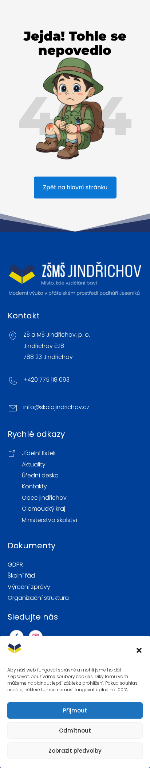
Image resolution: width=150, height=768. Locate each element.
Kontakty (34, 487)
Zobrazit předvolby (75, 750)
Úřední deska (40, 476)
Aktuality (34, 465)
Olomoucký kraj (43, 509)
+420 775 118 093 (46, 380)
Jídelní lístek (39, 453)
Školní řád (21, 576)
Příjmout (75, 710)
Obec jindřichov (44, 498)
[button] (139, 650)
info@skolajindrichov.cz (56, 407)
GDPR (15, 565)
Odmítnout (75, 730)
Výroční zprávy (29, 587)
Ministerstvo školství (49, 520)
